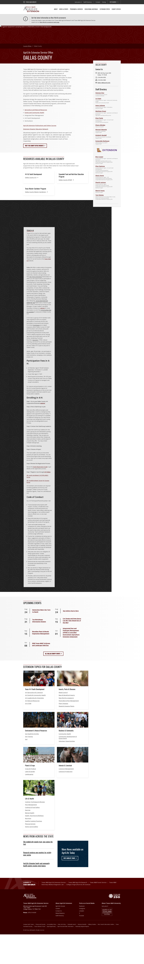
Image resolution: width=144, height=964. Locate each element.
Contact (98, 2)
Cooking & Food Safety (32, 807)
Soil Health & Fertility (32, 734)
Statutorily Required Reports (82, 926)
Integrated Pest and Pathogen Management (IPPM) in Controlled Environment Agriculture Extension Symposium (71, 632)
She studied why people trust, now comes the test (38, 842)
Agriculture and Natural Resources (36, 110)
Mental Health (29, 813)
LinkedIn (81, 911)
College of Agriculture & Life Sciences (78, 884)
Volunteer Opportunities (67, 741)
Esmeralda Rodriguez (102, 141)
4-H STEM (28, 703)
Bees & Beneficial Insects (67, 695)
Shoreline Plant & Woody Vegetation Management (40, 632)
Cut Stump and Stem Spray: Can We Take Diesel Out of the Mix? (72, 621)
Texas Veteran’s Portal (39, 926)
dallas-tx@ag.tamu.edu (104, 83)
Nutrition (28, 818)
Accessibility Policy (51, 924)
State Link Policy (62, 924)
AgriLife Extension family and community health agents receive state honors (36, 864)
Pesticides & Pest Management (69, 701)
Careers (58, 908)
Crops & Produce (30, 769)
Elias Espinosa (100, 166)
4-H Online (47, 472)
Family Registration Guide (40, 467)
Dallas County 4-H (30, 177)
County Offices (116, 9)
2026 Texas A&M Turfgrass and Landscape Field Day (41, 644)
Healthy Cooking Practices (33, 821)
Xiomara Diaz (99, 93)
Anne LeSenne (100, 105)
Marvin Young (99, 190)
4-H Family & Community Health (35, 695)
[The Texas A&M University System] (107, 912)
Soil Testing (29, 736)
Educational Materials (91, 9)
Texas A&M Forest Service (98, 882)
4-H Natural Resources (32, 701)
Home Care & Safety (31, 827)
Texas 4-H (30, 230)
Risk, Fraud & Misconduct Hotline (106, 924)
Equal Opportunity (51, 926)
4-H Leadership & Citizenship (34, 698)
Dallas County (38, 46)
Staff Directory (87, 2)
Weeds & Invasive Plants (66, 706)
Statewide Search (72, 924)
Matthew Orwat (100, 111)
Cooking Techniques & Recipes (35, 802)
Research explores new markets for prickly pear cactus (37, 853)
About (56, 9)
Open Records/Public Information (65, 926)
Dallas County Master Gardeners (35, 192)
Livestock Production (65, 771)
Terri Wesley (99, 195)
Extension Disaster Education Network (35, 129)
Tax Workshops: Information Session (39, 621)
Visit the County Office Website (34, 146)
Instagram (82, 908)
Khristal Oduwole (101, 129)
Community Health (65, 734)
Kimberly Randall (101, 135)
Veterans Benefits (82, 924)
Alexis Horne (99, 175)
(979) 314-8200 (32, 912)
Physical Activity (30, 824)
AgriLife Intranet (60, 906)
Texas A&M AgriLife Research (77, 882)
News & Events (63, 9)
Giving (104, 2)
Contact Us (59, 911)
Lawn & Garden (30, 771)
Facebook (82, 906)
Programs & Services (76, 9)
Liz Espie (98, 98)
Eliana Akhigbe (100, 125)
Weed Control (63, 692)
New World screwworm (66, 698)
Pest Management (31, 805)
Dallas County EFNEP (65, 180)
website (42, 308)
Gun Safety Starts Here (71, 611)
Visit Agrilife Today (69, 858)
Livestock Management (66, 769)
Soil (26, 739)
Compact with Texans (28, 924)
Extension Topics (105, 9)
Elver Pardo (99, 118)
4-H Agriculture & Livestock (34, 692)
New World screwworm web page (49, 22)
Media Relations (60, 913)
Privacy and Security (40, 924)
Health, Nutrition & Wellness (34, 816)
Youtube (81, 915)
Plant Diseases (63, 703)
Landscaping (29, 774)
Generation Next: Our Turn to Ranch (41, 611)
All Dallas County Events (52, 654)
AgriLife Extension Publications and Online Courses (39, 125)
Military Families (92, 924)
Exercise (27, 810)
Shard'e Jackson (100, 182)
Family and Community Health (34, 112)
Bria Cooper (99, 157)
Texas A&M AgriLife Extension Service (53, 882)
